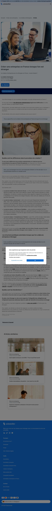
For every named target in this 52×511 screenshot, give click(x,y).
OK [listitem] (35, 260)
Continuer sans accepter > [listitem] (14, 257)
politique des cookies (32, 255)
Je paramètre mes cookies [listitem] (16, 260)
